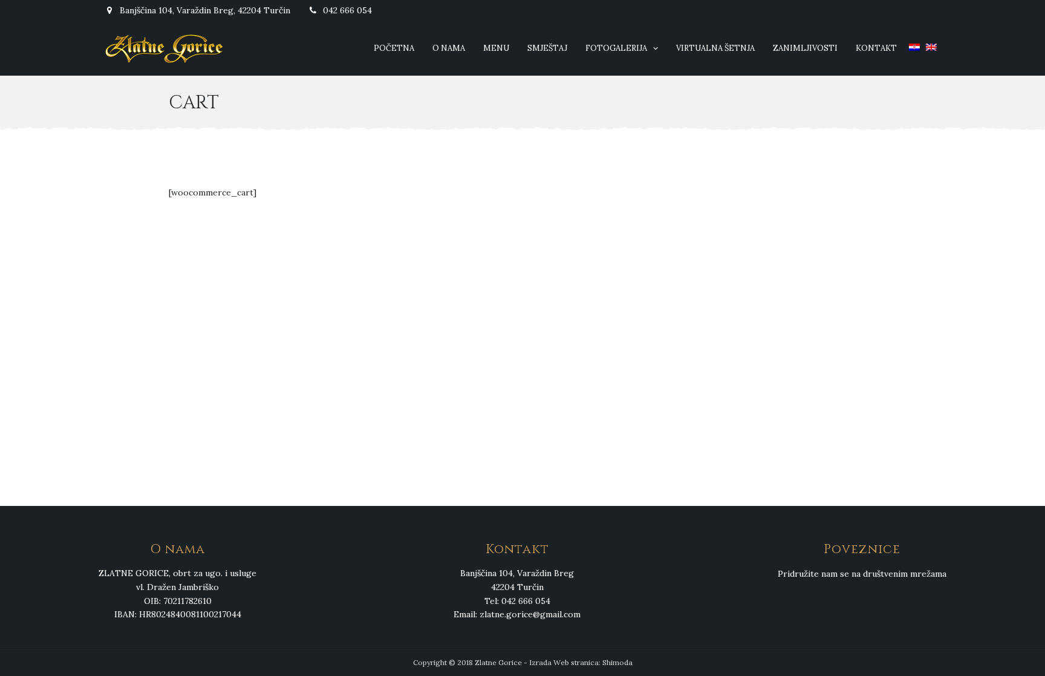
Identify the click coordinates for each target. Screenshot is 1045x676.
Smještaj (547, 48)
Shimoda (617, 662)
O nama (448, 48)
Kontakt (876, 48)
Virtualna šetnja (715, 48)
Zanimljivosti (805, 48)
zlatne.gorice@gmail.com (530, 614)
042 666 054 (346, 10)
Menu (496, 48)
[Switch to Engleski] (931, 48)
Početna (394, 48)
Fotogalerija (616, 48)
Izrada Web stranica (564, 662)
